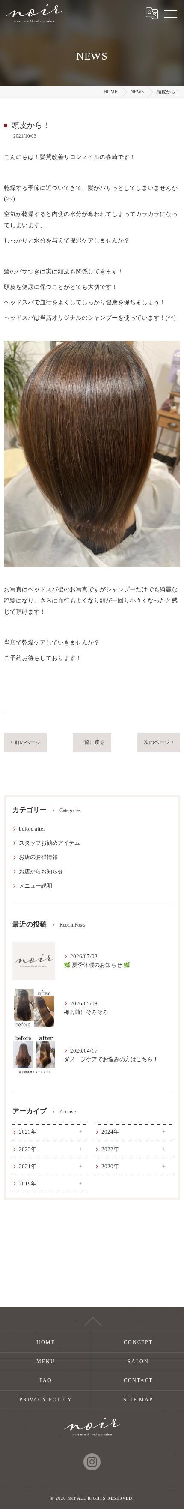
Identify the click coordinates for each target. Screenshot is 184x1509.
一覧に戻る (92, 742)
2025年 (27, 1132)
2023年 (27, 1149)
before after (32, 829)
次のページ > (159, 742)
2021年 (27, 1167)
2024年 (110, 1132)
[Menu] (170, 13)
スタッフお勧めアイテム (49, 843)
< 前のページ (25, 742)
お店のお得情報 (38, 857)
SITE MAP (138, 1400)
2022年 (110, 1149)
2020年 (110, 1167)
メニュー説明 (35, 886)
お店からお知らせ (41, 872)
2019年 (27, 1184)
